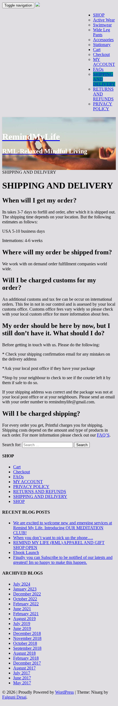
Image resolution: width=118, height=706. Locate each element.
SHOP (19, 501)
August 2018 (24, 653)
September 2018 (27, 648)
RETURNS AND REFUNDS (39, 491)
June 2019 (22, 628)
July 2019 (21, 623)
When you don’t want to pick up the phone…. (53, 537)
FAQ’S (103, 435)
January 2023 (24, 589)
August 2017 (24, 668)
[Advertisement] (59, 69)
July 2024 (21, 584)
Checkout (21, 471)
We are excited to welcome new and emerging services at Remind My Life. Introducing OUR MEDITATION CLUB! (62, 528)
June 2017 (22, 678)
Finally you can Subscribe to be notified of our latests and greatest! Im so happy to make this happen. (63, 560)
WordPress (64, 692)
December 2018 (27, 633)
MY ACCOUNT (28, 481)
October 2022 (25, 599)
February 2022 (26, 603)
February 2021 (26, 613)
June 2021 (22, 608)
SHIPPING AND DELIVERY (40, 496)
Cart (17, 467)
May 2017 (22, 682)
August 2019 (24, 618)
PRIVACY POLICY (31, 486)
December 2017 (27, 663)
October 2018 (25, 643)
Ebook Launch (26, 552)
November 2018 (27, 638)
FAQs (18, 476)
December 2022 (27, 594)
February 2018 (26, 658)
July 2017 (21, 673)
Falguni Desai (14, 697)
